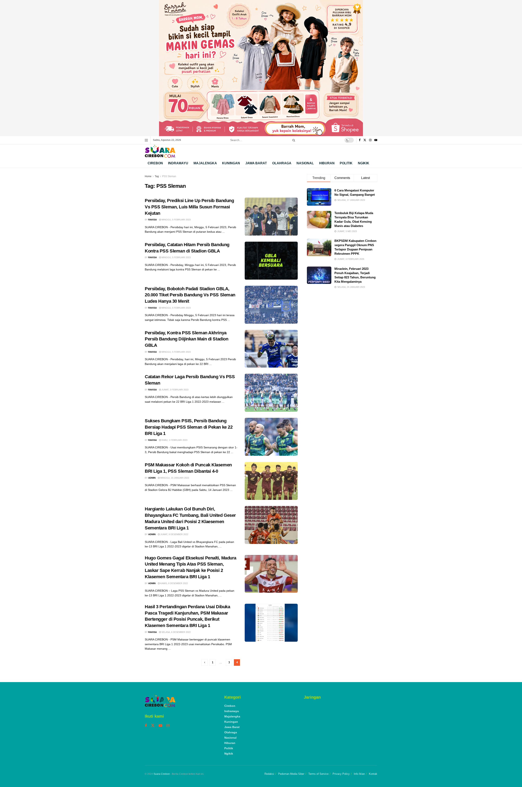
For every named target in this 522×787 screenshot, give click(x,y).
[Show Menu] (146, 140)
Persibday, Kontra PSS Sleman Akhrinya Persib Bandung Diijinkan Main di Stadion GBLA (186, 339)
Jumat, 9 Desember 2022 (174, 534)
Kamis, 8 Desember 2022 (174, 583)
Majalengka (205, 163)
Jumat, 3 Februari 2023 (174, 389)
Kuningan (231, 163)
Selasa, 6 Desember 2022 (176, 632)
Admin (152, 478)
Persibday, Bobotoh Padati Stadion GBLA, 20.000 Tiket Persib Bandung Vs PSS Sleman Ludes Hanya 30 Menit (190, 295)
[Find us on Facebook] (360, 140)
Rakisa (152, 219)
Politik (346, 163)
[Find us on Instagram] (370, 140)
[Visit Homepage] (160, 151)
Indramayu (178, 163)
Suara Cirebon (162, 774)
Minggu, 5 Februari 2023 (176, 219)
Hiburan (327, 163)
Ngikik (363, 163)
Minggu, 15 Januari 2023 (174, 478)
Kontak (373, 773)
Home (148, 176)
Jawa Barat (256, 163)
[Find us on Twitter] (364, 140)
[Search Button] (293, 140)
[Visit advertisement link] (261, 68)
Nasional (305, 163)
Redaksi (269, 773)
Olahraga (281, 163)
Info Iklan (359, 773)
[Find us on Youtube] (375, 140)
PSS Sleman (169, 176)
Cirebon (155, 163)
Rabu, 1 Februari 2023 (174, 440)
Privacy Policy (341, 773)
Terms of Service (318, 773)
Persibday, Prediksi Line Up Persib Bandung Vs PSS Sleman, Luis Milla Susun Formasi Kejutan (189, 207)
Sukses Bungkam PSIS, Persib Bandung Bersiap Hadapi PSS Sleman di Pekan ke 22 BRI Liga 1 (188, 427)
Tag (157, 176)
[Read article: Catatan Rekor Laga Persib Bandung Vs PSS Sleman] (271, 393)
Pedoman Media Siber (291, 773)
